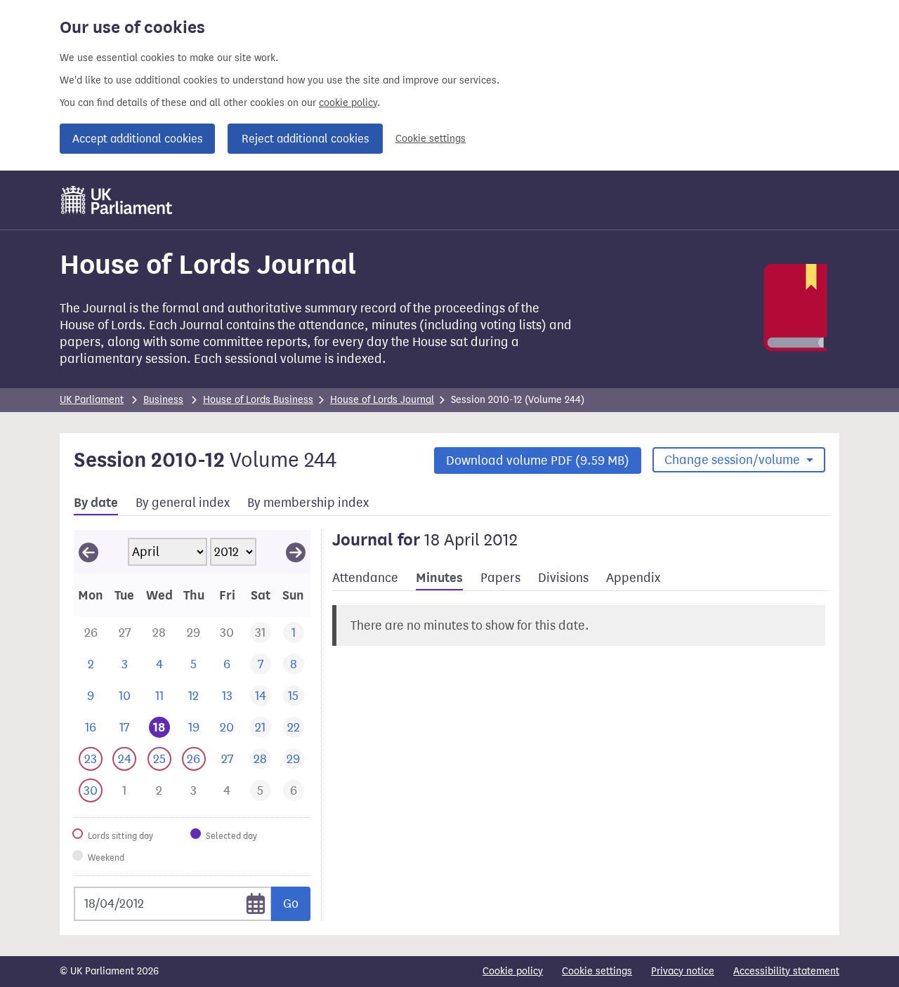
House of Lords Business (258, 400)
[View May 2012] (296, 552)
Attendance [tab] (365, 577)
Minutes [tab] (439, 577)
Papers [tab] (500, 577)
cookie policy (348, 103)
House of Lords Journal (382, 400)
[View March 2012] (88, 552)
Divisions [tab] (563, 577)
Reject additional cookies (305, 138)
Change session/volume (733, 460)
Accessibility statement (786, 971)
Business (163, 400)
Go (290, 903)
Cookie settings (430, 139)
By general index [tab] (183, 502)
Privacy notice (682, 971)
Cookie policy (513, 971)
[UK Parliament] (117, 200)
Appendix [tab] (633, 577)
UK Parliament (92, 400)
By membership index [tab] (308, 502)
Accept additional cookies (137, 138)
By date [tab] (96, 502)
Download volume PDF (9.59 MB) (537, 460)
